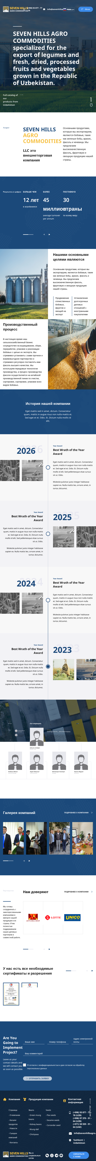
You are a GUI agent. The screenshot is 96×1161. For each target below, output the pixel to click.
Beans (31, 1110)
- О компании (14, 1115)
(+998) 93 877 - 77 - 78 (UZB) (82, 1114)
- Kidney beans (35, 1124)
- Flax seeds (51, 1115)
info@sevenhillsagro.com (59, 9)
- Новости (13, 1128)
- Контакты (13, 1142)
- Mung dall (34, 1129)
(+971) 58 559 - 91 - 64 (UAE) (82, 1125)
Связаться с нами (78, 1155)
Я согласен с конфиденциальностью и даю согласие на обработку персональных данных (56, 1067)
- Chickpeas (34, 1134)
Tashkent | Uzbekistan (79, 1141)
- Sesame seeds (52, 1120)
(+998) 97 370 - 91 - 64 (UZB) (82, 1119)
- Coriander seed (53, 1125)
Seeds (48, 1110)
